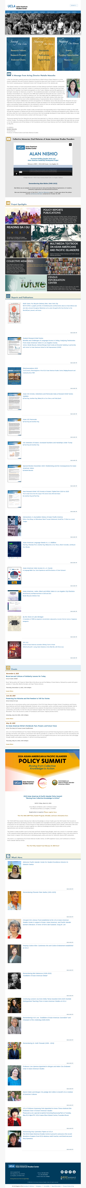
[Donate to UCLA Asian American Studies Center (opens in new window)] (74, 6)
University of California (28, 1186)
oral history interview (36, 194)
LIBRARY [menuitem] (36, 12)
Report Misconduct (56, 1186)
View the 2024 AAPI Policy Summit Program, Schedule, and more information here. (43, 815)
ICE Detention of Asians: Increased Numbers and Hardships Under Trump (47, 443)
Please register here (50, 812)
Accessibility (46, 1186)
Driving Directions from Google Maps (19, 1179)
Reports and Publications (21, 297)
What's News (16, 858)
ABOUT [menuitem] (14, 12)
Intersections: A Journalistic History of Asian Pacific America (43, 517)
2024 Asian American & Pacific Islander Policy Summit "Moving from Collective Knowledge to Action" (43, 797)
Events (13, 669)
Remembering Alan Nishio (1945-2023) (43, 183)
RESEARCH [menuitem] (20, 12)
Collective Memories (43, 192)
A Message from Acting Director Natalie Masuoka (33, 75)
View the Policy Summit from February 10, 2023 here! (43, 846)
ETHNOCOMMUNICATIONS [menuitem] (63, 12)
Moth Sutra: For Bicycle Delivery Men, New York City (40, 303)
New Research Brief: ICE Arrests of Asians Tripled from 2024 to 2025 (46, 491)
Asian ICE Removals (30, 419)
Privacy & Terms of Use (68, 1186)
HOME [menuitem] (8, 12)
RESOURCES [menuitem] (28, 12)
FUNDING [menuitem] (42, 12)
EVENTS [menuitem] (74, 12)
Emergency (38, 1186)
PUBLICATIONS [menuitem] (50, 12)
